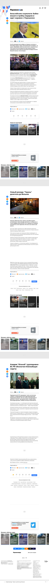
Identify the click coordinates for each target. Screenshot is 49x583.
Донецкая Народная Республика (16, 483)
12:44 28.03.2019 (12, 20)
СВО (27, 288)
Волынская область (19, 288)
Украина (12, 288)
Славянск (28, 485)
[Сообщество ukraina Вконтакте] (15, 549)
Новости (25, 485)
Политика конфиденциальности (22, 566)
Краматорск (32, 485)
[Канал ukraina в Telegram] (22, 549)
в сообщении (12, 80)
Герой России (15, 485)
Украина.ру (25, 462)
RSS (26, 557)
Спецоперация (31, 288)
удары (37, 288)
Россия (15, 288)
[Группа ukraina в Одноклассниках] (26, 549)
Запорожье (36, 485)
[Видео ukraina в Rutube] (34, 549)
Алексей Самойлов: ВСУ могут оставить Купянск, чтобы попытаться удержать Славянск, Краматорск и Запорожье (23, 460)
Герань (34, 288)
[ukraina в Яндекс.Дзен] (30, 549)
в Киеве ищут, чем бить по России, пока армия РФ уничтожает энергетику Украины (24, 263)
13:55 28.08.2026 (12, 196)
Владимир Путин (29, 483)
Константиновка (23, 483)
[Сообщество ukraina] (19, 549)
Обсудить (34, 281)
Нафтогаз (24, 288)
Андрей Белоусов (34, 483)
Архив (23, 557)
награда (12, 485)
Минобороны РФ (21, 485)
